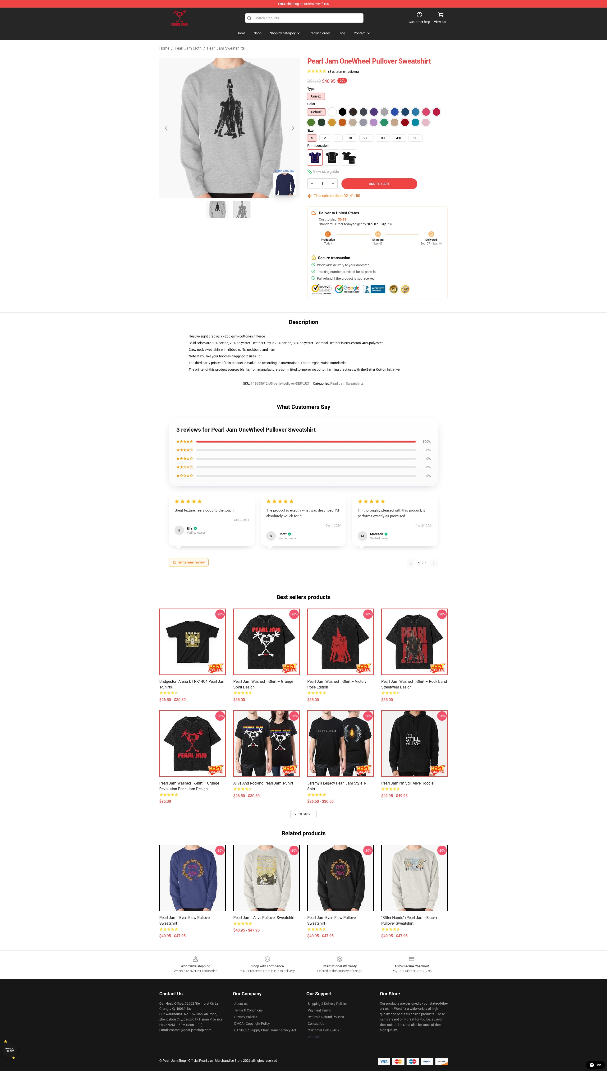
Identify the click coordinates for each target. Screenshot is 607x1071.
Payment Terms (319, 1010)
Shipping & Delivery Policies (327, 1004)
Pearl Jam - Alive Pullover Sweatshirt (263, 917)
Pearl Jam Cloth (188, 48)
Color (311, 104)
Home (164, 48)
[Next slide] (292, 128)
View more (303, 814)
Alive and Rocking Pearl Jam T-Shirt (263, 783)
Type (311, 89)
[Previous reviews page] (411, 563)
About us (241, 1004)
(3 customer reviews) (343, 72)
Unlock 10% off (9, 1050)
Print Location (318, 146)
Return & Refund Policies (326, 1017)
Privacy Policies (245, 1017)
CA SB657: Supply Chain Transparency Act (265, 1030)
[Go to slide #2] (241, 209)
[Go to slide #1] (217, 209)
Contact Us (316, 1023)
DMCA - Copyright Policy (252, 1023)
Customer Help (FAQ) (323, 1030)
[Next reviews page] (434, 563)
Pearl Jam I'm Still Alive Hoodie (407, 783)
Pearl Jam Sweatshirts (226, 48)
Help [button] (598, 1065)
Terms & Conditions (248, 1010)
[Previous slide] (167, 128)
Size (310, 130)
